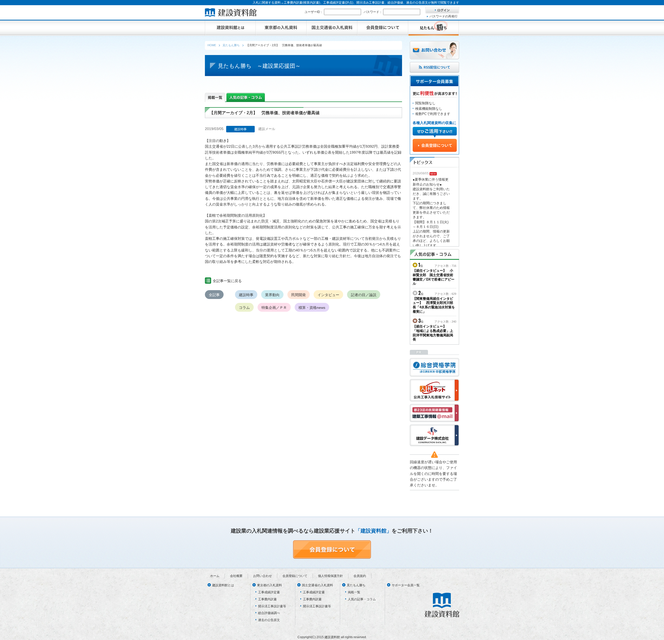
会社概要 (236, 576)
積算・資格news (312, 307)
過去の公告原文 (269, 620)
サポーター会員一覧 (406, 585)
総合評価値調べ (269, 613)
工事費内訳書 (267, 599)
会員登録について (294, 576)
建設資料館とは (223, 585)
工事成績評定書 (269, 592)
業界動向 (272, 295)
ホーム (214, 576)
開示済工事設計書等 (272, 606)
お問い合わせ (262, 576)
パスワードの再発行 (444, 16)
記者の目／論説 (363, 295)
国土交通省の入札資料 (317, 585)
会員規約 (360, 576)
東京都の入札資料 (269, 585)
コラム (244, 307)
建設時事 (246, 295)
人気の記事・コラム (362, 599)
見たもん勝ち (356, 585)
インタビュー (328, 295)
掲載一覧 (354, 592)
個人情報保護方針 (330, 576)
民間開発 (298, 295)
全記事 (214, 295)
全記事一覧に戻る (227, 281)
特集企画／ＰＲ (274, 307)
